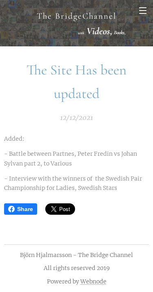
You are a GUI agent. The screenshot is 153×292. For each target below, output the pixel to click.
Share (25, 209)
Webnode (93, 281)
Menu (143, 10)
